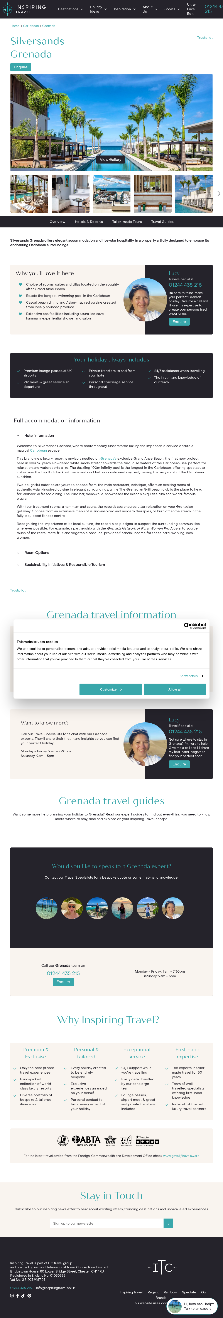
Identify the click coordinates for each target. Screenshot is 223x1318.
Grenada (48, 26)
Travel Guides (162, 222)
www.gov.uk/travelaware (181, 1156)
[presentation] (219, 194)
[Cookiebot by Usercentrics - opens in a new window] (187, 626)
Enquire (20, 67)
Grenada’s (108, 458)
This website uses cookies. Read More (162, 1303)
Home (15, 26)
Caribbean (31, 26)
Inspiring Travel (131, 1292)
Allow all (174, 689)
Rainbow (170, 1292)
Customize (108, 689)
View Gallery (110, 159)
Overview (57, 222)
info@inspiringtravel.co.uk (55, 1288)
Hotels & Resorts (89, 222)
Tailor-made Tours (127, 222)
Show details (188, 676)
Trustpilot (205, 37)
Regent (153, 1292)
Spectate (189, 1292)
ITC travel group (60, 1263)
